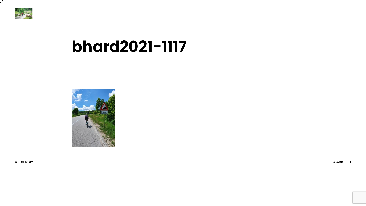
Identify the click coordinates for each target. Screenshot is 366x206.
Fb (340, 173)
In (350, 173)
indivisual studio (34, 173)
